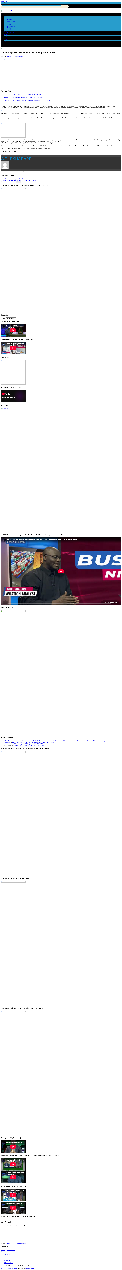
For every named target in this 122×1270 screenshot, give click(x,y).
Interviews (6, 34)
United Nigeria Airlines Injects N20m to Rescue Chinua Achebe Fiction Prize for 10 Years (27, 100)
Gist (5, 41)
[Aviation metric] (1, 13)
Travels (9, 24)
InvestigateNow (8, 744)
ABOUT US (7, 1257)
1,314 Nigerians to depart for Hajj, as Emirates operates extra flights (18, 180)
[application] (61, 571)
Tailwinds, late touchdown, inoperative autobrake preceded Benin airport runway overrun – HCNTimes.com (32, 741)
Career (5, 36)
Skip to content (5, 1)
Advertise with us (8, 1263)
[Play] (3, 604)
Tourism (9, 23)
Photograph (10, 28)
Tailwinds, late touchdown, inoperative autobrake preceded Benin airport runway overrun (27, 96)
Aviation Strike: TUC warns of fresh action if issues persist (28, 745)
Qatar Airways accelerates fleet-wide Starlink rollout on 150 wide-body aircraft (24, 94)
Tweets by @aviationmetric (8, 1250)
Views (5, 31)
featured (27, 171)
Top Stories (18, 171)
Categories (3, 318)
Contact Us (7, 1260)
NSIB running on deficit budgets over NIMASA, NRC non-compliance (23, 97)
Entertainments (11, 26)
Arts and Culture (11, 21)
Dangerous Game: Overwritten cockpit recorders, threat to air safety (21, 99)
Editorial (6, 43)
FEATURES (10, 33)
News (5, 16)
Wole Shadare (19, 56)
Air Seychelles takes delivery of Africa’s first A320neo (15, 179)
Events (6, 38)
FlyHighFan (7, 742)
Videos (9, 29)
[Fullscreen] (119, 604)
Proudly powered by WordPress (9, 1268)
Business (9, 19)
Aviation (9, 18)
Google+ (3, 154)
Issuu (8, 1243)
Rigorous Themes (30, 1268)
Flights (6, 39)
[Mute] (116, 604)
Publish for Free (21, 1243)
